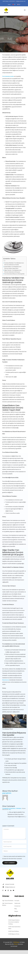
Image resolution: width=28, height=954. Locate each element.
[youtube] (13, 890)
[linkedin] (10, 890)
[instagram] (8, 890)
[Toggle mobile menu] (25, 10)
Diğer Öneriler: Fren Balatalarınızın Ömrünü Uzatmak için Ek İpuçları (12, 271)
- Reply (9, 809)
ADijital (16, 944)
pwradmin (6, 793)
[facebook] (2, 890)
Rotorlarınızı (5, 680)
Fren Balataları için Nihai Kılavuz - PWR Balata (11, 808)
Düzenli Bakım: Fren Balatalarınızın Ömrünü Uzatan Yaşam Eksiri (12, 267)
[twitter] (5, 890)
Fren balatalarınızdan (8, 76)
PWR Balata (16, 942)
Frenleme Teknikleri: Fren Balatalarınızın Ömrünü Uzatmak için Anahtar (14, 263)
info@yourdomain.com (20, 1)
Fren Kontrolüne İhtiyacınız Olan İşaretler (14, 273)
